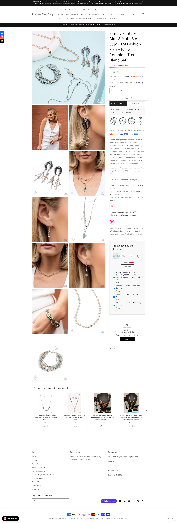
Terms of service (100, 518)
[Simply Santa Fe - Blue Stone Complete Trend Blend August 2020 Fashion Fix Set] (131, 403)
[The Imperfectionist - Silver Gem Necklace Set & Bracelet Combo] (46, 403)
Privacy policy (90, 518)
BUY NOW (127, 267)
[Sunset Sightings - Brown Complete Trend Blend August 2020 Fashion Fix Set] (103, 403)
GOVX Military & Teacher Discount (43, 475)
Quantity (112, 86)
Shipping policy (110, 518)
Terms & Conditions (38, 467)
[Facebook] (2, 33)
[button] (134, 14)
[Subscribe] (66, 501)
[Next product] (146, 410)
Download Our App (38, 478)
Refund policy (36, 485)
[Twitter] (2, 41)
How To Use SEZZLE (38, 471)
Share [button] (114, 348)
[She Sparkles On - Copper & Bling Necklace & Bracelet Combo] (74, 403)
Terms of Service (37, 482)
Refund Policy (36, 464)
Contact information (122, 518)
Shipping (112, 79)
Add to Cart (46, 426)
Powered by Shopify (69, 518)
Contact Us (35, 489)
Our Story (35, 460)
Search (34, 457)
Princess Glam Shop (58, 518)
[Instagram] (2, 37)
